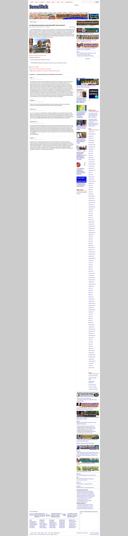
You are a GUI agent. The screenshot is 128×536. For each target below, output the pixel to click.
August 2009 (91, 363)
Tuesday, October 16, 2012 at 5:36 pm (37, 123)
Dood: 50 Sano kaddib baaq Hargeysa (85, 507)
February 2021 (92, 140)
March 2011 (91, 322)
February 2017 (92, 176)
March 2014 (91, 245)
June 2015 (91, 213)
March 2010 (91, 348)
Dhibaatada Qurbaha (53, 522)
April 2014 (91, 243)
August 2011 (91, 311)
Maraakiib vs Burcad (72, 526)
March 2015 (91, 219)
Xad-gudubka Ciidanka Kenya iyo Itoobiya (85, 33)
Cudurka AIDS (42, 522)
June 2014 (91, 239)
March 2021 (91, 138)
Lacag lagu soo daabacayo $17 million (85, 504)
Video (53, 2)
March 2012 (91, 296)
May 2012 (91, 292)
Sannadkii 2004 (62, 526)
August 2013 (91, 260)
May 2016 (91, 189)
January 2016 (91, 198)
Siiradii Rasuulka (32, 522)
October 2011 (91, 307)
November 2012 (92, 279)
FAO (91, 432)
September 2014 (92, 232)
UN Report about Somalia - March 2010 (85, 508)
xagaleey (32, 137)
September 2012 (92, 284)
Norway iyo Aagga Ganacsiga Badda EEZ (85, 493)
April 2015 (91, 217)
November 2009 (92, 356)
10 (88, 54)
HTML (62, 2)
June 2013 (91, 264)
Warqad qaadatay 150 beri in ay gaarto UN (85, 496)
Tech (76, 12)
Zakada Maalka (32, 525)
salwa (31, 77)
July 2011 (90, 314)
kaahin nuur (32, 109)
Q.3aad (91, 409)
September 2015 (92, 206)
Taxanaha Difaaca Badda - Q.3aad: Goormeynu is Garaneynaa (87, 408)
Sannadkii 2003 (62, 527)
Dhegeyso (91, 427)
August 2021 (91, 136)
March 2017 (91, 174)
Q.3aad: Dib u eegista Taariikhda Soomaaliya (86, 463)
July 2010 (91, 339)
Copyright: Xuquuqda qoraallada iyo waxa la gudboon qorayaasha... (56, 515)
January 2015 (91, 224)
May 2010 (91, 344)
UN (89, 432)
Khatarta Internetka (52, 527)
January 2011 (91, 326)
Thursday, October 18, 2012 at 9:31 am (37, 101)
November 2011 (92, 305)
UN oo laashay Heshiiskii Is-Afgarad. (84, 497)
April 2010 (91, 346)
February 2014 (92, 247)
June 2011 (91, 316)
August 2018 (91, 168)
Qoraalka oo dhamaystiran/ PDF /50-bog (85, 55)
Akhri (95, 427)
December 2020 (92, 144)
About (36, 2)
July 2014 (91, 236)
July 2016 (91, 185)
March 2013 (91, 271)
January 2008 (91, 367)
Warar (35, 12)
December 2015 (92, 200)
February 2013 (92, 273)
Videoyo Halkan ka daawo (82, 501)
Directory (65, 12)
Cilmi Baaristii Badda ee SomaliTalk (84, 500)
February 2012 (92, 299)
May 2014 (91, 241)
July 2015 (91, 211)
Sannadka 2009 (62, 521)
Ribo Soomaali (32, 527)
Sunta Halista (51, 521)
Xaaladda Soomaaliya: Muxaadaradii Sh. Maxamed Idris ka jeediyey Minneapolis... (87, 440)
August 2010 (91, 337)
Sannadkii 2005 (62, 525)
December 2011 (92, 303)
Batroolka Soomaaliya (53, 524)
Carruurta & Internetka (93, 375)
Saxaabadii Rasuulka (33, 523)
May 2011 (91, 318)
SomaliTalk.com (42, 534)
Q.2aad (87, 409)
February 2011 (91, 324)
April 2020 (91, 155)
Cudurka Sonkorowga (43, 524)
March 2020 (91, 157)
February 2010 (92, 350)
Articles (45, 12)
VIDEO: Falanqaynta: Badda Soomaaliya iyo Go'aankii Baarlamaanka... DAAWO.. (87, 418)
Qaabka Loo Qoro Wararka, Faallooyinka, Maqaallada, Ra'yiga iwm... (39, 515)
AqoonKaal (96, 534)
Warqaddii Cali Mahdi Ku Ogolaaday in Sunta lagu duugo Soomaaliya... (72, 515)
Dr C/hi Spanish (72, 522)
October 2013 (91, 256)
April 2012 (91, 294)
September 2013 (92, 258)
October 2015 (91, 204)
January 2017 (91, 179)
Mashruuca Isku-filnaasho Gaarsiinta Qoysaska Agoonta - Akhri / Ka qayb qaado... (86, 86)
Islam (50, 12)
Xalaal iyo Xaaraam (93, 386)
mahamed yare (33, 121)
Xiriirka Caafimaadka (43, 527)
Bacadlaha (48, 59)
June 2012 (91, 290)
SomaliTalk (96, 532)
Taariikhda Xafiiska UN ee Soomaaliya (85, 491)
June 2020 (91, 151)
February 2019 (92, 159)
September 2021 (92, 134)
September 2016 (92, 181)
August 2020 (91, 149)
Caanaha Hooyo (42, 526)
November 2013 (92, 254)
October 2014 (91, 230)
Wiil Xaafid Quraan (92, 384)
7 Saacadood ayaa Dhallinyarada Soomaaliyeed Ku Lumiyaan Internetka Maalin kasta (81, 171)
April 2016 (91, 191)
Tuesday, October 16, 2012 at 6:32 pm (37, 110)
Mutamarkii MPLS (72, 527)
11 (89, 54)
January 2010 (91, 352)
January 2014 (91, 249)
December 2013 (92, 251)
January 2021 (91, 142)
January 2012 (91, 301)
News (31, 12)
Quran (48, 2)
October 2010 (91, 333)
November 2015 (92, 202)
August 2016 (91, 183)
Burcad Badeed (72, 525)
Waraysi (81, 12)
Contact (42, 2)
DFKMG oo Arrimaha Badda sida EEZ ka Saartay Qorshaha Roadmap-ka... (86, 423)
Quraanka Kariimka (33, 521)
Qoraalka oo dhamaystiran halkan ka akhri (37, 55)
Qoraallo (80, 532)
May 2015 (91, 215)
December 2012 (92, 277)
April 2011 (91, 320)
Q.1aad (83, 409)
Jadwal (86, 12)
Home (32, 2)
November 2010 (92, 331)
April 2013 (91, 269)
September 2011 (92, 309)
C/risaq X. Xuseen (72, 523)
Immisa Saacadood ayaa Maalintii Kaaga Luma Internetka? (81, 185)
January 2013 (91, 275)
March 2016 (91, 194)
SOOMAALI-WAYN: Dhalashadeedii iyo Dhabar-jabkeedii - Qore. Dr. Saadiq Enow (86, 49)
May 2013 (91, 266)
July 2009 (91, 365)
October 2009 (91, 359)
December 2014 (92, 226)
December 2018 (92, 164)
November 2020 (92, 146)
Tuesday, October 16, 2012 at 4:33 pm (37, 139)
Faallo (54, 12)
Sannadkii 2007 (62, 523)
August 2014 (91, 234)
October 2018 (91, 166)
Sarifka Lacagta (52, 526)
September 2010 (92, 335)
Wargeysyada (69, 2)
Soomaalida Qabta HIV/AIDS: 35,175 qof (85, 505)
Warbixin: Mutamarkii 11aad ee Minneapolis (85, 443)
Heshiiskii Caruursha (73, 524)
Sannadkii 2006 (62, 524)
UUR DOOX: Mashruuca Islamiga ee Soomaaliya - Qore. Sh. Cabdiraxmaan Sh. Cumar (87, 40)
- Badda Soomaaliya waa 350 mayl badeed (85, 426)
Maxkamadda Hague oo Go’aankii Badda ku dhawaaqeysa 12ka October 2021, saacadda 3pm (82, 114)
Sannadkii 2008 (62, 522)
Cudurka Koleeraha (42, 523)
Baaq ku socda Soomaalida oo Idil (84, 398)
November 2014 (92, 228)
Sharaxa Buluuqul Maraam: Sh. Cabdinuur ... (86, 25)
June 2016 (91, 187)
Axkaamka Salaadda (33, 524)
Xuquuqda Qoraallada (93, 389)
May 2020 (91, 153)
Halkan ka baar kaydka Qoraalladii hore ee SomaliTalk (40, 68)
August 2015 (91, 209)
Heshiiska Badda (52, 525)
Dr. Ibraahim (41, 521)
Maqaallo (40, 12)
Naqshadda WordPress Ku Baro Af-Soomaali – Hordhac (81, 128)
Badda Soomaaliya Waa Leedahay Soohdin (86, 495)
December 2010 (92, 329)
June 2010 (91, 341)
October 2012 (91, 281)
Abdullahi (32, 100)
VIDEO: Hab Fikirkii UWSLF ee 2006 (84, 471)
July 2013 (91, 262)
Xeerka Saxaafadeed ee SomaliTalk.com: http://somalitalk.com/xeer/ (46, 70)
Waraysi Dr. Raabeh (72, 521)
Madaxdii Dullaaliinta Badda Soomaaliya (85, 492)
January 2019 (91, 161)
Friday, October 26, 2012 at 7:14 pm (36, 79)
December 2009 (92, 354)
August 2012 (91, 286)
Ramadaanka (32, 526)
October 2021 (91, 131)
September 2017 (92, 170)
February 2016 (92, 196)
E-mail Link (69, 62)
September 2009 (92, 361)
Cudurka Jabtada (42, 525)
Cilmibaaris (71, 12)
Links (58, 2)
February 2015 (92, 221)
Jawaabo (86, 532)
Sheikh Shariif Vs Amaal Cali (83, 499)
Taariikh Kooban (52, 523)
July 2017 (91, 172)
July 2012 (91, 288)
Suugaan (59, 12)
